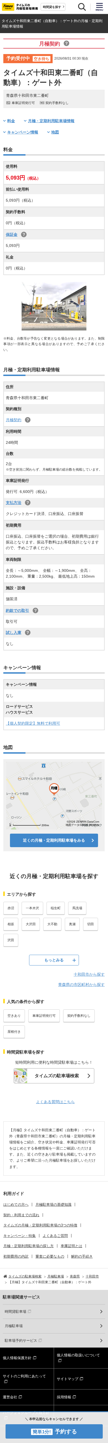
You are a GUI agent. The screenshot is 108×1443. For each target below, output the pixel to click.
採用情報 (64, 1397)
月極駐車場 (14, 1326)
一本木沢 (32, 908)
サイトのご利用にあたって (24, 1376)
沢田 (10, 940)
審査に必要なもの (49, 1256)
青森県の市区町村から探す (81, 984)
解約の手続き (82, 1256)
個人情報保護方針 (17, 1358)
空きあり (14, 1016)
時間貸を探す (52, 7)
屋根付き (14, 1032)
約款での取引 (17, 610)
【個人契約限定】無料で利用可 (33, 723)
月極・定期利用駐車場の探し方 (28, 1246)
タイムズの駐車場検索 (57, 1075)
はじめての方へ (16, 1204)
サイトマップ (67, 1379)
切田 (90, 924)
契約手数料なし (79, 1016)
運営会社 (10, 1397)
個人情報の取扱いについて (78, 1355)
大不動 (52, 924)
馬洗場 (77, 908)
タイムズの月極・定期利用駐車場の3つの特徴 (40, 1225)
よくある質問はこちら (55, 1102)
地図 (55, 132)
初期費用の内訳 (16, 1256)
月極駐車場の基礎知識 (53, 1204)
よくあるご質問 (55, 1236)
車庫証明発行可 (44, 1016)
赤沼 (10, 908)
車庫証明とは (71, 1246)
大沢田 (31, 924)
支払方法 (13, 502)
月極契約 (13, 420)
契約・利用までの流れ (21, 1215)
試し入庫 (13, 632)
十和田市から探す (89, 974)
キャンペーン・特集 (19, 1236)
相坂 (10, 924)
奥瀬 (72, 924)
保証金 (11, 234)
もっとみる (54, 960)
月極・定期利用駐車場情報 (51, 121)
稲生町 (56, 908)
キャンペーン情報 (22, 132)
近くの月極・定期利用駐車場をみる (54, 840)
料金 (11, 121)
